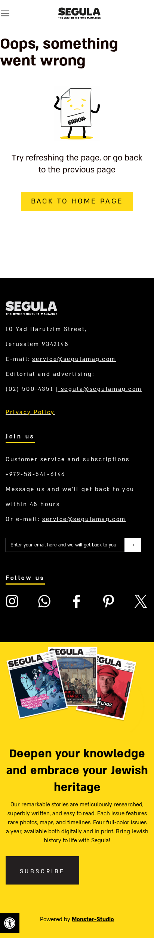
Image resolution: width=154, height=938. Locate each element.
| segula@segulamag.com (99, 389)
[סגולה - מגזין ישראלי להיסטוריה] (79, 13)
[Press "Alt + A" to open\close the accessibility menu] (9, 923)
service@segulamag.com (74, 359)
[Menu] (5, 13)
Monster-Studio (93, 919)
